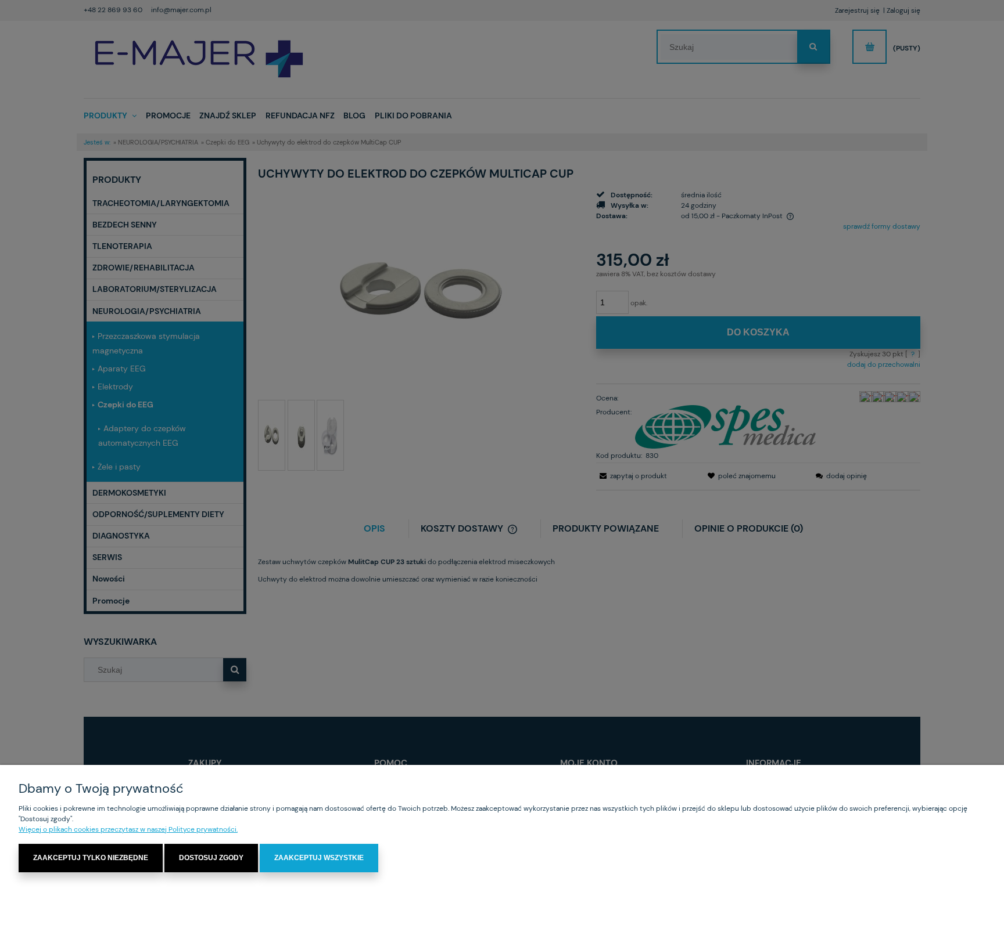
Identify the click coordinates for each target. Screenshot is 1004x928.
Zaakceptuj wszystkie (319, 858)
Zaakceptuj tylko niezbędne (90, 858)
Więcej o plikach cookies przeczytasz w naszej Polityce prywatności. (128, 829)
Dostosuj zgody (211, 858)
